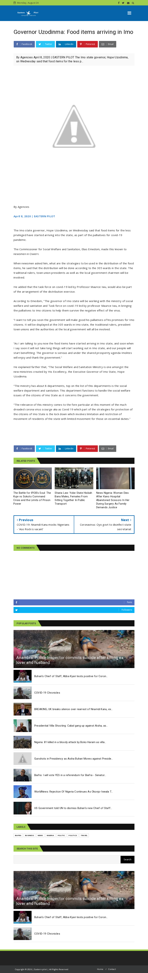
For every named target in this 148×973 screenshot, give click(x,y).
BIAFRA (18, 835)
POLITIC (61, 835)
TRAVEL (84, 835)
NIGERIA (50, 835)
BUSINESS (29, 835)
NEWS (40, 835)
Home (100, 969)
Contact (112, 969)
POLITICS (73, 835)
